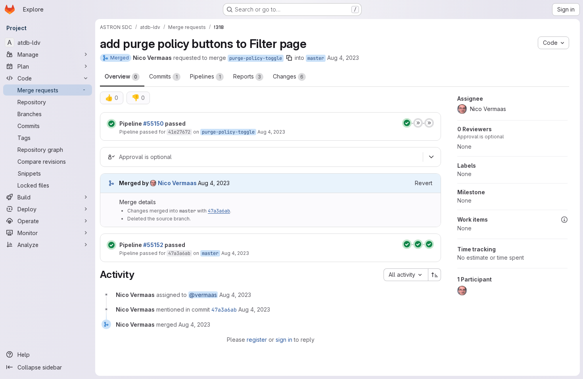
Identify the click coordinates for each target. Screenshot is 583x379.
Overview (121, 76)
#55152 (153, 244)
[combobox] (406, 274)
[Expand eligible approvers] (431, 157)
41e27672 (179, 132)
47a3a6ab (219, 211)
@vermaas (203, 294)
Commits (163, 76)
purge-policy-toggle (255, 58)
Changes (288, 76)
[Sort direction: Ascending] (434, 274)
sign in (284, 339)
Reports (247, 76)
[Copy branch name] (289, 58)
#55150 (153, 123)
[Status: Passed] (111, 123)
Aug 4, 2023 (343, 57)
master (315, 58)
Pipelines (205, 76)
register (257, 339)
